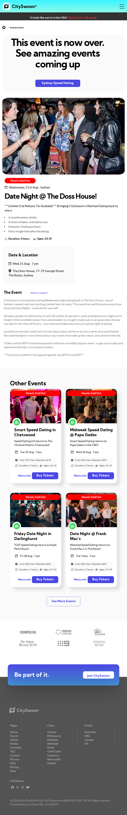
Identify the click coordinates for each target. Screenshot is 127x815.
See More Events (64, 601)
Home (14, 732)
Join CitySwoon (98, 676)
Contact (15, 755)
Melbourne (54, 735)
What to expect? (39, 292)
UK (86, 743)
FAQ (13, 763)
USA (87, 735)
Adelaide (52, 743)
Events (14, 735)
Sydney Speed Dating (58, 83)
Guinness (16, 747)
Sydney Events (17, 27)
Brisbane (52, 739)
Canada (89, 739)
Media (14, 743)
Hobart (51, 763)
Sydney (52, 732)
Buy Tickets (45, 475)
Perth (50, 747)
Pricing (14, 767)
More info (24, 475)
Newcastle (54, 759)
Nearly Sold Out (20, 180)
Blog (13, 771)
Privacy (15, 759)
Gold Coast (54, 751)
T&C (12, 751)
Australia (90, 732)
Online (14, 739)
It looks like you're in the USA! (63, 17)
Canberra (53, 755)
